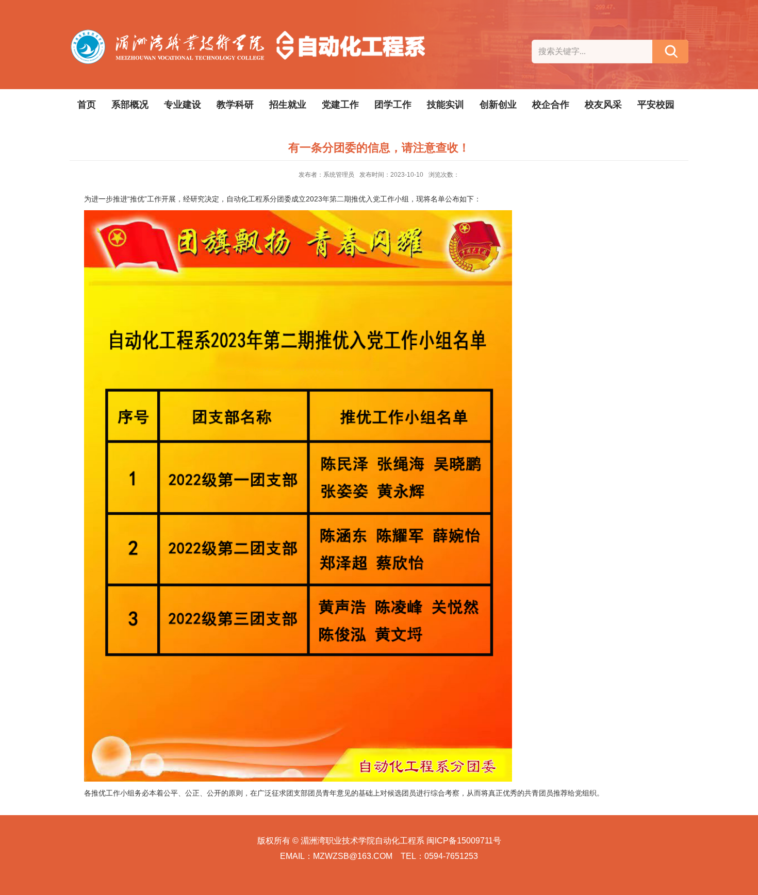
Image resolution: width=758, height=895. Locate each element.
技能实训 (445, 104)
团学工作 (392, 104)
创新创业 (498, 104)
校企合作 (550, 104)
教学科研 (235, 104)
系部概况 (130, 104)
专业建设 (182, 104)
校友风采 (603, 104)
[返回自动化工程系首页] (250, 34)
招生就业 (287, 104)
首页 (86, 104)
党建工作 (340, 104)
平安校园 (655, 104)
